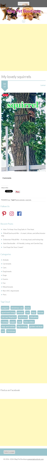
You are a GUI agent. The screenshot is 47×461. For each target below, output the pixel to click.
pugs (20, 322)
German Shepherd (8, 317)
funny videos (29, 322)
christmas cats (17, 308)
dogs (34, 312)
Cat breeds (7, 264)
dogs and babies (8, 326)
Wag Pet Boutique (23, 10)
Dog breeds (7, 271)
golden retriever (36, 326)
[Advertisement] (23, 47)
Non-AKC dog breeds (11, 291)
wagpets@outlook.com (35, 459)
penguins (5, 308)
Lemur (43, 85)
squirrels (28, 200)
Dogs (5, 275)
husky (27, 308)
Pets (4, 295)
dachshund (22, 317)
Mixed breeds (8, 287)
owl (2, 331)
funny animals (20, 200)
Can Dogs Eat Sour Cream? (13, 247)
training (4, 322)
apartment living (8, 312)
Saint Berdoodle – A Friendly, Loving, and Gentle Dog (23, 243)
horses (40, 312)
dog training (22, 326)
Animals (6, 260)
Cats (4, 268)
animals (20, 312)
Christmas (11, 331)
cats (27, 312)
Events (5, 279)
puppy (12, 322)
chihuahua (34, 317)
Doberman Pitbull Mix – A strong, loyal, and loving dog (23, 239)
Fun (9, 200)
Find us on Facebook (10, 390)
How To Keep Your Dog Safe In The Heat (18, 229)
